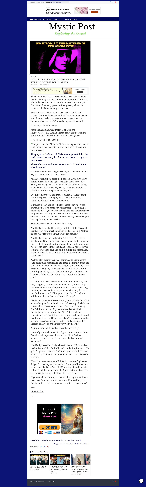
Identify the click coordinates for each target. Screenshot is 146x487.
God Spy (33, 76)
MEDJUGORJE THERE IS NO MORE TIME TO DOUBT (39, 467)
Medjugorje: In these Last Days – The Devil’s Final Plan (71, 444)
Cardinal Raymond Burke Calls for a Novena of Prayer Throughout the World (55, 440)
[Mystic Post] (31, 19)
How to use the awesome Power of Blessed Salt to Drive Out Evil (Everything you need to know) (60, 469)
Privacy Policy (58, 19)
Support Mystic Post (71, 19)
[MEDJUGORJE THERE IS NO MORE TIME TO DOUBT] (39, 455)
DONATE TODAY (47, 19)
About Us (37, 19)
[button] (141, 481)
